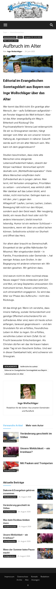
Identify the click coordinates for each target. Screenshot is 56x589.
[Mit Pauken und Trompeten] (11, 466)
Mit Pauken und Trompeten (36, 463)
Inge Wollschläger (14, 51)
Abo (26, 580)
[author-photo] (28, 399)
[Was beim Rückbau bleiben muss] (45, 523)
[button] (5, 25)
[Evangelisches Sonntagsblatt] (28, 10)
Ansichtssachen (17, 32)
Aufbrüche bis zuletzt (28, 366)
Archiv (19, 580)
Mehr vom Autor (35, 425)
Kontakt (34, 576)
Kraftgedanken (9, 556)
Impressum (9, 576)
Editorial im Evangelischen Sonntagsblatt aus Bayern (26, 370)
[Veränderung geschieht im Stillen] (11, 437)
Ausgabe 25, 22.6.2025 (33, 37)
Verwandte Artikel (13, 425)
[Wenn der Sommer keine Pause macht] (45, 553)
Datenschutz (22, 576)
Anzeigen (35, 580)
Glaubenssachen (10, 497)
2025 (20, 37)
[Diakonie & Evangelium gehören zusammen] (45, 494)
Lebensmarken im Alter (14, 374)
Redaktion (45, 576)
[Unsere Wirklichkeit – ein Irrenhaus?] (11, 452)
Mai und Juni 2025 (11, 41)
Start (5, 32)
